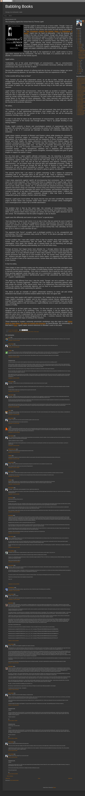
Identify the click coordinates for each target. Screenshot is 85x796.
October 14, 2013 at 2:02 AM (13, 689)
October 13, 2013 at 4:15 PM (13, 662)
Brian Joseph (10, 381)
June (79, 63)
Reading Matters (80, 99)
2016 (79, 38)
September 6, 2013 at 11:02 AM (14, 452)
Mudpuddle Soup (80, 95)
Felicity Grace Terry (12, 449)
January (80, 71)
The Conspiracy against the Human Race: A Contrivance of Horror (23, 331)
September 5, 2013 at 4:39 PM (13, 414)
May (79, 65)
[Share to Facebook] (26, 330)
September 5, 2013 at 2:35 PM (13, 378)
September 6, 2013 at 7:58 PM (13, 467)
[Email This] (22, 330)
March (79, 68)
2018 (79, 35)
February (80, 69)
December (80, 44)
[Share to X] (24, 330)
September (80, 48)
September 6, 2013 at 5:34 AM (13, 445)
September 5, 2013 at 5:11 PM (13, 423)
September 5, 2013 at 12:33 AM (14, 340)
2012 (79, 73)
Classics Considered (81, 82)
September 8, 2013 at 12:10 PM (14, 547)
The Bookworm (11, 587)
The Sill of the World (81, 113)
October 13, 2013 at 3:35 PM (13, 640)
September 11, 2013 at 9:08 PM (14, 599)
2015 (79, 39)
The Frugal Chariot (80, 111)
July (79, 61)
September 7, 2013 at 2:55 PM (13, 494)
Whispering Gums (80, 114)
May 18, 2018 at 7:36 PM (12, 720)
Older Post (70, 778)
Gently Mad (79, 84)
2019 (79, 33)
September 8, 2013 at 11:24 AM (14, 511)
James (9, 410)
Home (5, 15)
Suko (9, 337)
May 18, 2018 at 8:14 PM (12, 750)
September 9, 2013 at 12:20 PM (14, 561)
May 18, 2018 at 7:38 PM (12, 738)
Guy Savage (10, 497)
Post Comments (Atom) (14, 780)
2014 (79, 41)
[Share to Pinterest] (27, 330)
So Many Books (80, 103)
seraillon (10, 350)
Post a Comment (10, 776)
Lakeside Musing (80, 92)
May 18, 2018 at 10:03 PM (13, 773)
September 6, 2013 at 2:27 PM (13, 458)
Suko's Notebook (80, 106)
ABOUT (10, 15)
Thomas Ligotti (36, 331)
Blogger (54, 787)
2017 (79, 36)
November (80, 45)
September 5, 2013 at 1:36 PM (13, 356)
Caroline (9, 480)
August (79, 60)
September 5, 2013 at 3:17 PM (13, 391)
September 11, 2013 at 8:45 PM (14, 590)
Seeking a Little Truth (81, 102)
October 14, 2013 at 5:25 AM (13, 705)
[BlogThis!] (23, 330)
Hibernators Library (80, 86)
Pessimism (10, 331)
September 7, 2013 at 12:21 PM (14, 484)
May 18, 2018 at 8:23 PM (12, 757)
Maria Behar (10, 603)
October (80, 47)
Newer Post (8, 778)
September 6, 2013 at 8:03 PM (13, 476)
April (79, 66)
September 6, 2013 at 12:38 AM (14, 432)
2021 (79, 30)
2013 (79, 42)
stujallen (9, 455)
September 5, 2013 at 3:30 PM (13, 406)
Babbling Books (19, 6)
